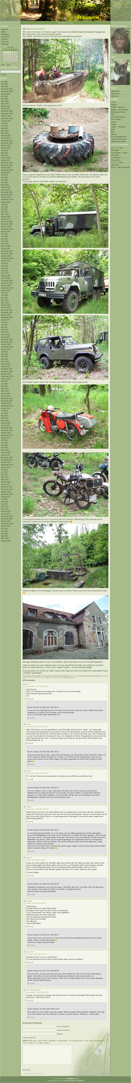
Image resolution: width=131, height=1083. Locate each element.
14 (10, 56)
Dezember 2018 (7, 280)
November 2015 (7, 371)
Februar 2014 (6, 423)
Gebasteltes (5, 34)
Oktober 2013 (6, 433)
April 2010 (4, 536)
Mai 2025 (4, 99)
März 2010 (5, 538)
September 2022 (7, 170)
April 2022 (4, 182)
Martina (114, 134)
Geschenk (103, 1073)
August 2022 (5, 172)
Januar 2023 (5, 160)
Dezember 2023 (7, 141)
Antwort (29, 699)
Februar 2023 (6, 158)
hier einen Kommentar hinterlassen (36, 677)
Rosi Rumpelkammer (119, 137)
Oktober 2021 (6, 197)
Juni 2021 (4, 207)
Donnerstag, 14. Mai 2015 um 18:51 (37, 686)
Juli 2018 (4, 293)
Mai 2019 (4, 268)
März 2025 (5, 104)
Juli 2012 (4, 470)
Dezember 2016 (7, 339)
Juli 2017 (4, 322)
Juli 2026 (4, 82)
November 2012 (7, 460)
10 (17, 54)
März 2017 (5, 332)
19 (6, 58)
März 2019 (5, 273)
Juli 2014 (4, 411)
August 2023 (5, 148)
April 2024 (4, 131)
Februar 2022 (6, 187)
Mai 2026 (4, 84)
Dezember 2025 (7, 89)
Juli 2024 (4, 123)
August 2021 (5, 202)
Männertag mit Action (35, 29)
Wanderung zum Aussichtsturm (34, 1073)
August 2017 (5, 320)
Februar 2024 (6, 136)
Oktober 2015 (6, 374)
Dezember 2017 (7, 310)
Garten (3, 32)
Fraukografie (115, 153)
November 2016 (7, 342)
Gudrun (114, 122)
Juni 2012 (4, 472)
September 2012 (7, 465)
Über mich (115, 96)
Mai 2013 (4, 445)
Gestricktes (5, 37)
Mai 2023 (4, 153)
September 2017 (7, 317)
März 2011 (5, 509)
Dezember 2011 (6, 487)
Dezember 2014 (7, 398)
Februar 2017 (6, 335)
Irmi (27, 684)
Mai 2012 (4, 475)
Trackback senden (57, 677)
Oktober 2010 (6, 521)
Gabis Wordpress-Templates (74, 1080)
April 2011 (4, 506)
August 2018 (5, 290)
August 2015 (5, 379)
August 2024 (5, 121)
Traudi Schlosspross (118, 139)
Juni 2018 (4, 295)
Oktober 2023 (6, 145)
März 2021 (5, 214)
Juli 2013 (4, 440)
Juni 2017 (4, 325)
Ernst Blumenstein (118, 117)
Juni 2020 (4, 236)
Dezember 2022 (7, 163)
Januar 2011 (5, 514)
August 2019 (5, 261)
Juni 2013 (4, 443)
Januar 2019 (5, 278)
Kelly (113, 129)
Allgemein (4, 29)
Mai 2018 (4, 298)
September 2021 (7, 199)
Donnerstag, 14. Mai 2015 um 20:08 (37, 809)
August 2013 (5, 438)
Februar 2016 (6, 364)
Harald (113, 124)
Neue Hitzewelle (124, 167)
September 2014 (7, 406)
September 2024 (7, 118)
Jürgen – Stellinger (118, 127)
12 (6, 56)
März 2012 (5, 479)
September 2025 (7, 91)
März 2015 (5, 391)
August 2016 (5, 349)
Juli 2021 (4, 204)
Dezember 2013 (7, 428)
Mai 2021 (4, 209)
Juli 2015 (4, 381)
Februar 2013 (6, 452)
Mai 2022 (4, 180)
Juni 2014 (4, 413)
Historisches (115, 160)
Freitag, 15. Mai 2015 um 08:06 (36, 860)
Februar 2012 (6, 482)
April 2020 (4, 241)
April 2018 (4, 300)
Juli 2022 (4, 175)
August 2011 (5, 497)
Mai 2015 (4, 386)
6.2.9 (73, 1078)
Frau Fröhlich (116, 119)
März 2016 (5, 362)
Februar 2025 (6, 106)
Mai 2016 (4, 357)
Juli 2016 (4, 352)
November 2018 (7, 283)
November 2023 (7, 143)
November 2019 (7, 254)
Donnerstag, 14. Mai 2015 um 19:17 (37, 726)
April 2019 (4, 271)
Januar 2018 (5, 307)
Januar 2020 (5, 249)
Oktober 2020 (6, 227)
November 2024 (7, 113)
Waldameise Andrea (118, 141)
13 (8, 56)
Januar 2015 (5, 396)
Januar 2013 (5, 455)
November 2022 (7, 165)
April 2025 (4, 101)
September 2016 (7, 347)
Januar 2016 (5, 366)
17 (17, 56)
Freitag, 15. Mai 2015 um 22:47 (36, 903)
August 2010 (5, 526)
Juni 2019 (4, 266)
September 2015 (7, 376)
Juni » (8, 65)
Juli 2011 (4, 499)
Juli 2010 (4, 529)
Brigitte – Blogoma (118, 107)
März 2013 (5, 450)
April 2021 (4, 212)
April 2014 (4, 418)
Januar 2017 (5, 337)
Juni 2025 (4, 96)
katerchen (30, 952)
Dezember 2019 (7, 251)
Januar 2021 (5, 219)
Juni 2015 (4, 384)
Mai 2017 (4, 327)
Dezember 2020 (7, 222)
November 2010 (7, 519)
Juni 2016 (4, 354)
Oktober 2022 (6, 168)
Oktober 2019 (6, 256)
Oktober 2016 (6, 344)
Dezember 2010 (7, 516)
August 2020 (5, 231)
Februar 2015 (6, 393)
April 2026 (4, 86)
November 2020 (7, 224)
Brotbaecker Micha (118, 112)
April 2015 (4, 389)
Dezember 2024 (7, 111)
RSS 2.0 (103, 676)
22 (12, 58)
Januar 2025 (5, 109)
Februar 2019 (6, 276)
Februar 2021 (6, 217)
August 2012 (5, 467)
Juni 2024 (4, 126)
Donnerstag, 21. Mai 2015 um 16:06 (37, 992)
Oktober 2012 (6, 462)
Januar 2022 (5, 190)
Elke (112, 114)
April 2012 (4, 477)
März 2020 (5, 244)
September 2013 (7, 435)
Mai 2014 (4, 416)
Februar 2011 (5, 511)
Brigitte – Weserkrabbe (119, 110)
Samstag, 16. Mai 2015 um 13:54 (36, 954)
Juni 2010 (4, 531)
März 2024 (5, 133)
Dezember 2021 (7, 192)
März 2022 (5, 185)
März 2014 (5, 421)
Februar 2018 (6, 305)
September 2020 (7, 229)
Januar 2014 (5, 425)
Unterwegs (5, 44)
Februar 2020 (6, 246)
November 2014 (7, 401)
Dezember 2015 (7, 369)
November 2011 (6, 489)
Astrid (113, 102)
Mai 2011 (4, 504)
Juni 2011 (4, 501)
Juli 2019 (4, 263)
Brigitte (29, 858)
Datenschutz (116, 91)
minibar (29, 901)
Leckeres (4, 39)
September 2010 (7, 524)
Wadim (28, 807)
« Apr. (3, 65)
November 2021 (7, 195)
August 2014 (5, 408)
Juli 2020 (4, 234)
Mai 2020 (4, 239)
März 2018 (5, 303)
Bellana (114, 105)
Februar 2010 (6, 541)
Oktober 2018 (6, 285)
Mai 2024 (4, 128)
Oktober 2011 (6, 492)
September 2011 (7, 494)
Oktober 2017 (6, 315)
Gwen (28, 724)
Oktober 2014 (6, 403)
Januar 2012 (5, 484)
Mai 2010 (4, 533)
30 (14, 61)
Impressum (115, 94)
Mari (112, 132)
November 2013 (7, 430)
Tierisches (5, 42)
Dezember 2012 (7, 457)
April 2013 (4, 448)
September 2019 (7, 258)
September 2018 (7, 288)
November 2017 (7, 312)
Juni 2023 (4, 150)
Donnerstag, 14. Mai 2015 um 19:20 (37, 773)
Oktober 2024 (6, 116)
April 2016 (4, 359)
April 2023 (4, 155)
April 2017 (4, 330)
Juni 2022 (4, 177)
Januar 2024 (5, 138)
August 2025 (5, 94)
